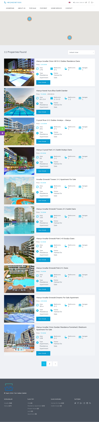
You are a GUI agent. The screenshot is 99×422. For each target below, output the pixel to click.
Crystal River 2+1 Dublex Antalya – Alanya (53, 120)
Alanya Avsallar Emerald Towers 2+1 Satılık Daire (56, 209)
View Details (42, 82)
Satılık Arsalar (55, 406)
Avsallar (6, 403)
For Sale (32, 8)
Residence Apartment (35, 406)
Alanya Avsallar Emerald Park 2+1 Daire (52, 268)
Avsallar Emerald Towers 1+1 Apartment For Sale (56, 179)
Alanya (6, 406)
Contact (69, 8)
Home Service (56, 8)
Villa (29, 403)
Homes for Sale (56, 403)
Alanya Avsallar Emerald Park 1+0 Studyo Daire (55, 238)
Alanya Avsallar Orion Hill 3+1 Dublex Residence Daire (58, 61)
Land (29, 411)
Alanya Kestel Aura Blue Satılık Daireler (51, 91)
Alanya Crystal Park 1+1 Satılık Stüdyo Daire (54, 150)
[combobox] (81, 52)
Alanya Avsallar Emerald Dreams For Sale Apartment (57, 298)
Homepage (10, 8)
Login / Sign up (79, 2)
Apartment (31, 414)
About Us (21, 8)
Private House (32, 408)
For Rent (43, 8)
